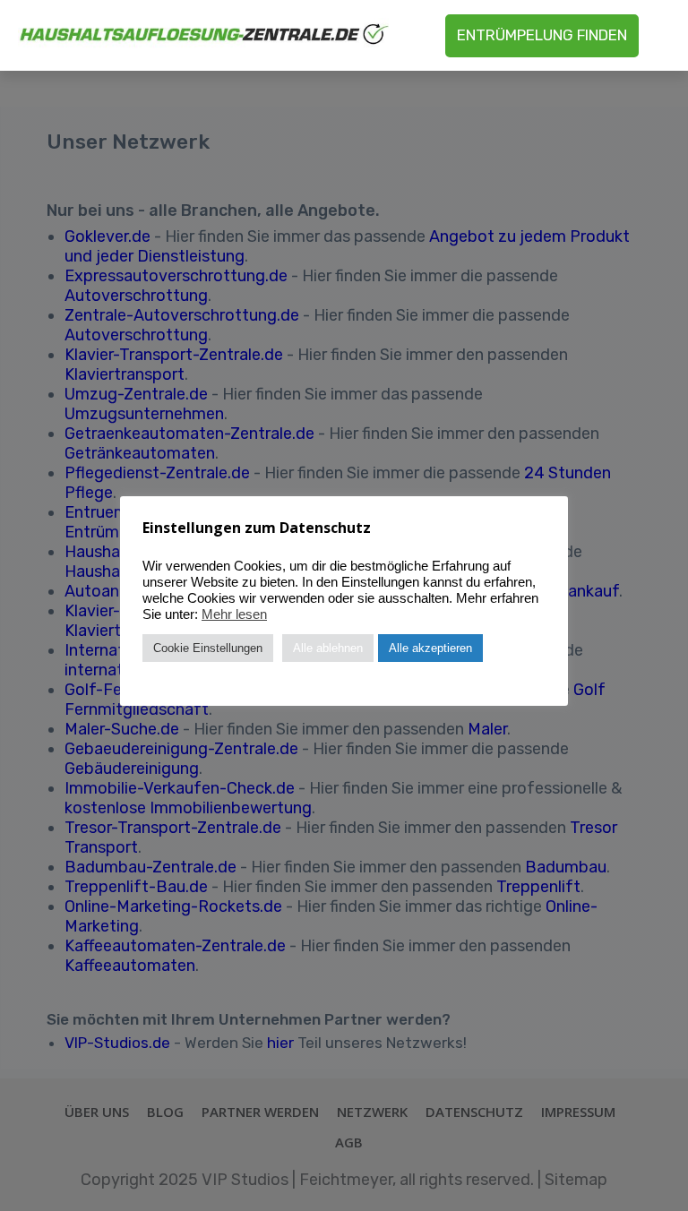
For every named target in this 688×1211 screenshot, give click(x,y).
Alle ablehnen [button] (328, 648)
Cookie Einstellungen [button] (207, 648)
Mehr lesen (234, 614)
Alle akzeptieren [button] (430, 648)
